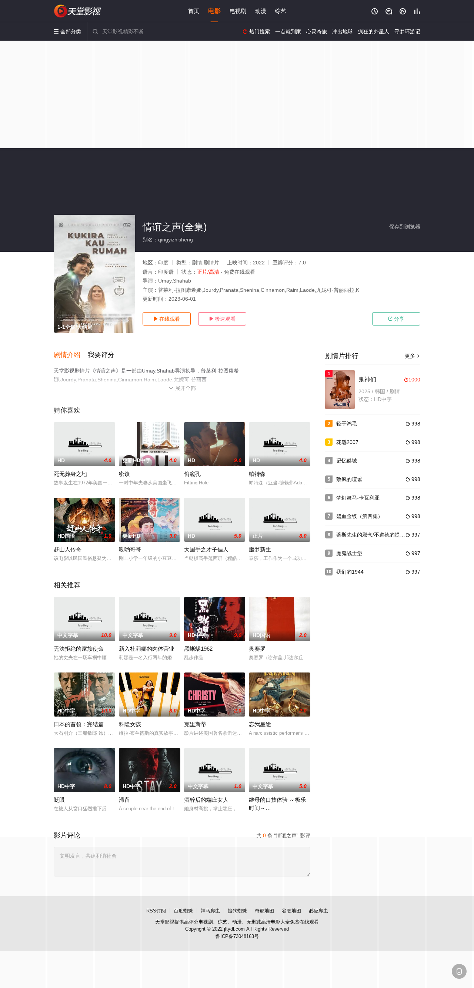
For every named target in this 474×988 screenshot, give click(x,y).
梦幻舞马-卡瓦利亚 (358, 498)
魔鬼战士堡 (349, 553)
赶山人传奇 (67, 549)
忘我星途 (260, 724)
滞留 (124, 800)
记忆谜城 (346, 461)
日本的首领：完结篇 (79, 724)
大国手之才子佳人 (206, 549)
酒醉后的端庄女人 (206, 800)
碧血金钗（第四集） (359, 516)
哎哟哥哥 (130, 549)
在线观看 (166, 319)
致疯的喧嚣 (349, 479)
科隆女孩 (130, 724)
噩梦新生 (260, 549)
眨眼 (59, 800)
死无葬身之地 (70, 474)
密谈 (124, 474)
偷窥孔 (192, 474)
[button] (71, 355)
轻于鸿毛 (346, 424)
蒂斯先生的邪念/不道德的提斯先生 (375, 535)
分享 (396, 319)
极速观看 (222, 319)
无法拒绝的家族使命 (79, 648)
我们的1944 (350, 572)
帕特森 (257, 474)
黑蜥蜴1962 (198, 648)
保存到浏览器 (404, 227)
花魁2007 (347, 442)
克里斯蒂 (195, 724)
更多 (412, 356)
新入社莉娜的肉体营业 (146, 648)
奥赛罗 (257, 648)
